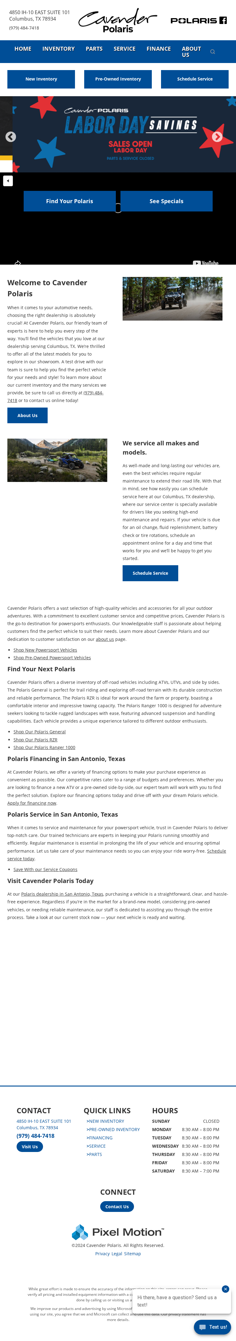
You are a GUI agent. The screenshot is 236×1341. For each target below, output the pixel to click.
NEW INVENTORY (105, 1121)
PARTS (94, 1154)
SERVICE (96, 1146)
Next (227, 141)
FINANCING (99, 1138)
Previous (24, 141)
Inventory (58, 48)
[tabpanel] (118, 134)
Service (125, 48)
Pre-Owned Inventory (118, 79)
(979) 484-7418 (24, 28)
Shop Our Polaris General (40, 732)
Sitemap (132, 1253)
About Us (191, 51)
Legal (117, 1253)
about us (105, 639)
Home (22, 48)
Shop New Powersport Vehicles (45, 650)
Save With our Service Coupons (45, 869)
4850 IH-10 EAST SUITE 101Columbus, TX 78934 (39, 15)
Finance (159, 48)
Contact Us (117, 1206)
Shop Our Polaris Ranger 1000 (44, 747)
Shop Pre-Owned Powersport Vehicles (52, 658)
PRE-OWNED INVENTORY (113, 1129)
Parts (94, 48)
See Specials (166, 201)
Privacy (102, 1253)
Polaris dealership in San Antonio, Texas (62, 894)
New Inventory (41, 79)
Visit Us (30, 1147)
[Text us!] (212, 1328)
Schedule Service (195, 79)
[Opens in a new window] (223, 22)
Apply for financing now (31, 803)
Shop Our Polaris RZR (35, 740)
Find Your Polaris (69, 201)
